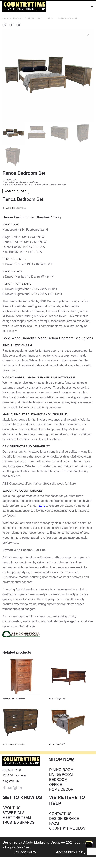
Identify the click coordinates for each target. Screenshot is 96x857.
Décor (48, 184)
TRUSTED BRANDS (18, 822)
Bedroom (14, 182)
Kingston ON (10, 781)
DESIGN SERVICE (64, 818)
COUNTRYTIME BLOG (67, 828)
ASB (20, 182)
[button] (92, 6)
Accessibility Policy (71, 851)
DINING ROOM (61, 769)
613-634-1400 (11, 769)
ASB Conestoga (17, 184)
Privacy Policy (25, 851)
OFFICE (55, 784)
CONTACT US (60, 813)
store (41, 505)
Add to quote (15, 191)
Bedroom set (27, 182)
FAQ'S (54, 823)
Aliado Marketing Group (41, 842)
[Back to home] (24, 6)
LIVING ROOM (61, 774)
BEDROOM (58, 779)
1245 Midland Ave (14, 775)
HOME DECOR (61, 789)
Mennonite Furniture (58, 184)
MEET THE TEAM (16, 817)
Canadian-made (39, 184)
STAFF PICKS (13, 812)
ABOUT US (11, 807)
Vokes (35, 182)
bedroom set (28, 184)
